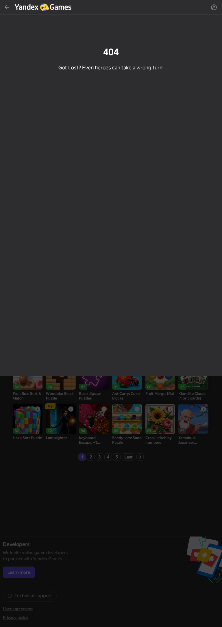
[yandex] (43, 7)
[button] (111, 313)
